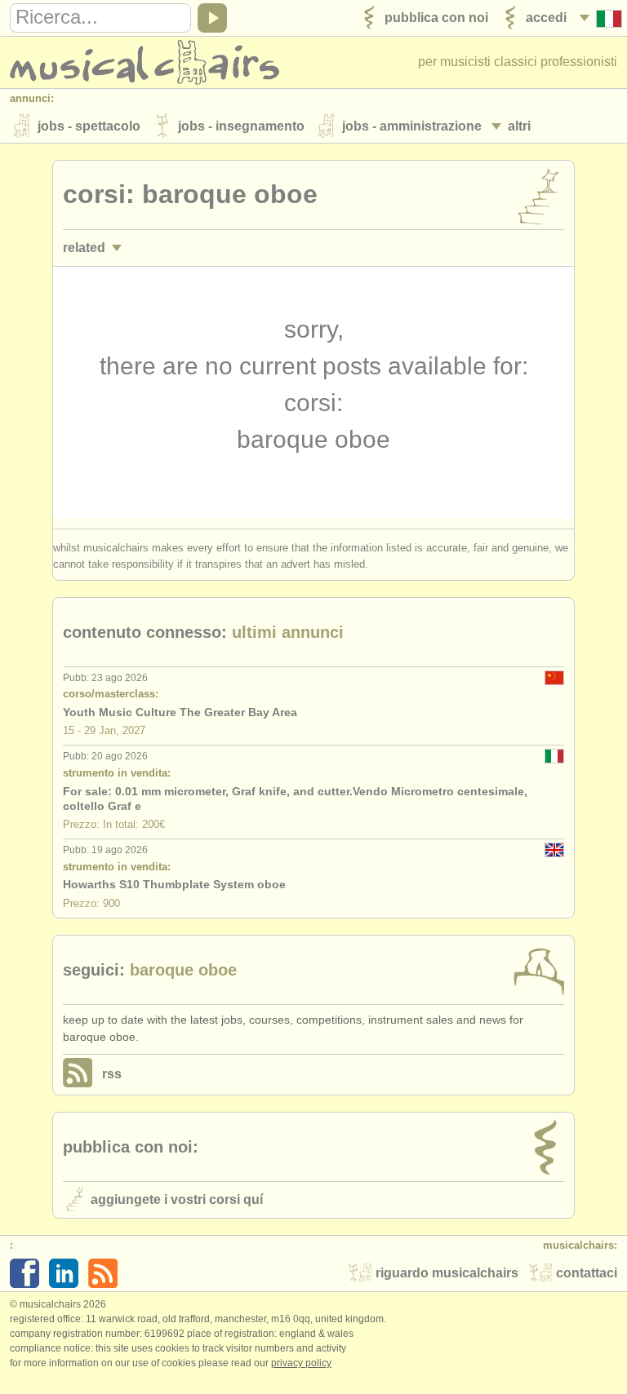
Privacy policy (301, 1363)
